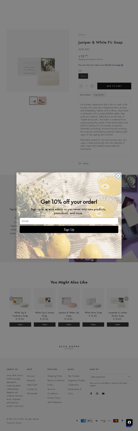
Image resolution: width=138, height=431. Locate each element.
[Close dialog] (118, 176)
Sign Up (69, 229)
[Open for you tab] (129, 422)
